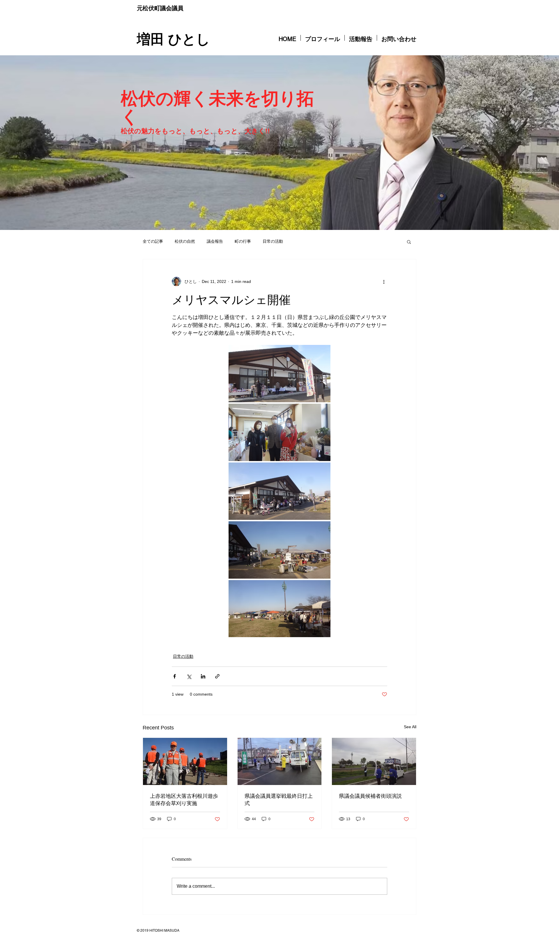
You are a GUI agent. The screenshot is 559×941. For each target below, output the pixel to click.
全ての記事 (153, 241)
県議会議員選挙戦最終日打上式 (279, 799)
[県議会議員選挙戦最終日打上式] (280, 761)
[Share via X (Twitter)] (189, 676)
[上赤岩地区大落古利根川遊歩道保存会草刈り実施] (185, 761)
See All (410, 726)
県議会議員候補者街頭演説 (370, 795)
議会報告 (215, 241)
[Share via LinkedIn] (203, 676)
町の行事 (243, 241)
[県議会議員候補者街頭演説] (374, 761)
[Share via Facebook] (174, 676)
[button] (409, 241)
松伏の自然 (185, 241)
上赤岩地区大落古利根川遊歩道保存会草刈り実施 (184, 799)
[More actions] (383, 281)
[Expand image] (279, 373)
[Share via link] (217, 676)
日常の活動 (273, 241)
